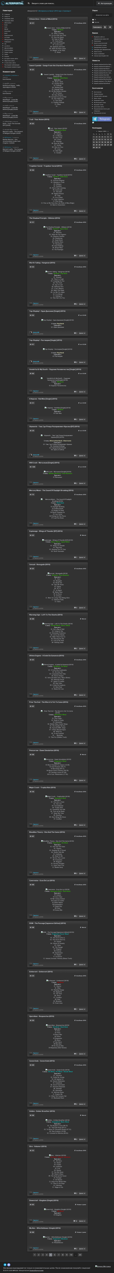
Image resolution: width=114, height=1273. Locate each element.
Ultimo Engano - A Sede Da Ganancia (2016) (46, 656)
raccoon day (8, 129)
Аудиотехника (98, 94)
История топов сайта (11, 58)
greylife (7, 83)
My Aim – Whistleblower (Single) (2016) (45, 1228)
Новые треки (81, 1204)
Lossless (7, 46)
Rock (5, 33)
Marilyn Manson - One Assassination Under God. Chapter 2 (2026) (11, 141)
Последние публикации (11, 65)
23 (96, 145)
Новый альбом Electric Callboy (103, 73)
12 (105, 139)
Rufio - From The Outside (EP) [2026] (11, 124)
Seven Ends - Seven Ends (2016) (42, 1061)
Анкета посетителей (100, 43)
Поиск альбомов (99, 53)
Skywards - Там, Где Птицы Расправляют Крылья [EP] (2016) (54, 426)
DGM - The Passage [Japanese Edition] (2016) (47, 923)
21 (111, 142)
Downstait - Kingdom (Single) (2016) (43, 1200)
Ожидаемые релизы (100, 47)
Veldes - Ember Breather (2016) (42, 1111)
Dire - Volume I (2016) (38, 1146)
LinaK (6, 105)
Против (96, 22)
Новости (7, 16)
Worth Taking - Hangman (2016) (42, 263)
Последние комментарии (12, 67)
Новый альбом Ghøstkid (101, 75)
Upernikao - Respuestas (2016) (41, 1016)
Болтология (97, 92)
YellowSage (8, 121)
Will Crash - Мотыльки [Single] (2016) (44, 463)
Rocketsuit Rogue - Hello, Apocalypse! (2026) (11, 86)
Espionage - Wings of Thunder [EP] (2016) (46, 531)
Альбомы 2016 (81, 23)
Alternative (7, 23)
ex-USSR (83, 315)
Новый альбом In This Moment (103, 81)
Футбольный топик (100, 102)
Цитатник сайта (99, 107)
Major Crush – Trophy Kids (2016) (42, 787)
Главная (7, 14)
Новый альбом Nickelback (102, 83)
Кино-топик (97, 98)
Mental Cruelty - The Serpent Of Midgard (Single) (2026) (13, 132)
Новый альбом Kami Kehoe (102, 77)
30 (96, 147)
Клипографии (8, 50)
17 (99, 142)
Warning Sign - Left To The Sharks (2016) (46, 615)
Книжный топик (99, 100)
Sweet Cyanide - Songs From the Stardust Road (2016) (51, 65)
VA (5, 44)
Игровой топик (98, 104)
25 (102, 145)
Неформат (7, 42)
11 (102, 139)
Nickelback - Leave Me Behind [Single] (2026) (10, 100)
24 (99, 145)
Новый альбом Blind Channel (103, 71)
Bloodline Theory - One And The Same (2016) (47, 832)
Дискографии (8, 48)
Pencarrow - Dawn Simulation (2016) (44, 750)
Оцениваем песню (100, 113)
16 (96, 142)
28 (111, 145)
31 (99, 147)
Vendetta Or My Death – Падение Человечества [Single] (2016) (55, 369)
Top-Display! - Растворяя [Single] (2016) (45, 340)
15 (94, 142)
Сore (5, 27)
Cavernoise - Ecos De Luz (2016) (42, 880)
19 (105, 142)
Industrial (7, 31)
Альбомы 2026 (9, 18)
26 (105, 145)
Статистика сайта (10, 63)
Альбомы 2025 (9, 20)
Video (6, 54)
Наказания (97, 41)
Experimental (8, 35)
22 (94, 145)
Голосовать (97, 27)
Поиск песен (98, 51)
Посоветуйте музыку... (101, 96)
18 (102, 142)
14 (111, 139)
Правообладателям (36, 1270)
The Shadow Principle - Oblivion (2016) (44, 218)
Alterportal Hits (9, 39)
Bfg (6, 91)
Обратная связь (9, 60)
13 (108, 139)
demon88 (36, 332)
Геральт (36, 57)
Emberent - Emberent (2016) (41, 972)
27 (108, 145)
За (95, 19)
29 (94, 147)
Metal (84, 535)
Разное (6, 56)
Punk (5, 25)
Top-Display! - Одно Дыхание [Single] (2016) (47, 311)
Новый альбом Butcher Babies (103, 64)
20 (80, 1255)
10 (71, 1255)
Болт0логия (7, 79)
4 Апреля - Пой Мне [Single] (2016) (43, 399)
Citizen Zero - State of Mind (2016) (43, 19)
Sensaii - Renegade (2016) (39, 564)
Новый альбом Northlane (102, 68)
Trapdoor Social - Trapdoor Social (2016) (45, 166)
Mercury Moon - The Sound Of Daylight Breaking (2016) (51, 490)
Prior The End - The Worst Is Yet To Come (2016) (48, 702)
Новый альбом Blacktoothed (103, 79)
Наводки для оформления (102, 49)
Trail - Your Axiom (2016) (39, 119)
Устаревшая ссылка (100, 45)
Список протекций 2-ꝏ (101, 56)
